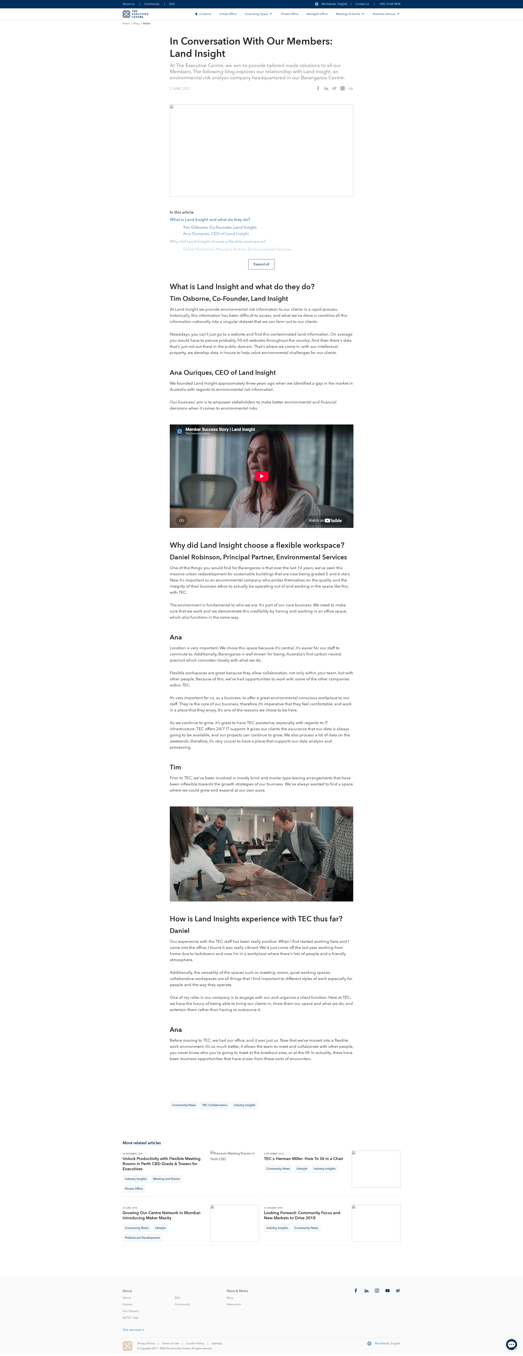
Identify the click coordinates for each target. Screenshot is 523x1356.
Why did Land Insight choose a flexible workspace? (218, 242)
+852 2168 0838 (389, 4)
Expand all (261, 264)
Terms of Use (170, 1343)
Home (126, 24)
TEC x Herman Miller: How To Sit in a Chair (303, 1158)
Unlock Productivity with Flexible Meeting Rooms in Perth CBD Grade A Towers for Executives (162, 1164)
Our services (132, 1330)
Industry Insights (244, 1105)
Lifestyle (301, 1168)
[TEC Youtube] (387, 1290)
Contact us (362, 4)
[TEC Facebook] (355, 1290)
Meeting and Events (166, 1179)
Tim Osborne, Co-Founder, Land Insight (220, 227)
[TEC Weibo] (398, 1290)
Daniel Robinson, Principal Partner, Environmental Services (237, 249)
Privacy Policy (146, 1343)
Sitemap (216, 1343)
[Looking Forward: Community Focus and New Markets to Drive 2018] (376, 1223)
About (127, 1298)
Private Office (289, 14)
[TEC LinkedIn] (366, 1290)
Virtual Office (228, 14)
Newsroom (234, 1304)
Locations (205, 14)
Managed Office (317, 14)
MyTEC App (130, 1317)
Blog (136, 24)
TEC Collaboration (214, 1105)
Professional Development (142, 1237)
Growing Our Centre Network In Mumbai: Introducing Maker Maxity (162, 1215)
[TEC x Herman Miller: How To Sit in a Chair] (376, 1169)
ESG (172, 4)
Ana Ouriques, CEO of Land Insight (216, 234)
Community (151, 4)
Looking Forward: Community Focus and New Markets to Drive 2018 (302, 1215)
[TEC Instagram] (376, 1290)
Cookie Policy (195, 1343)
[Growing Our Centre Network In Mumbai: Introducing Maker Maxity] (234, 1223)
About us (128, 4)
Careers (128, 1304)
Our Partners (131, 1311)
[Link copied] (350, 89)
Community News (184, 1105)
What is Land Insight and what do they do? (210, 220)
